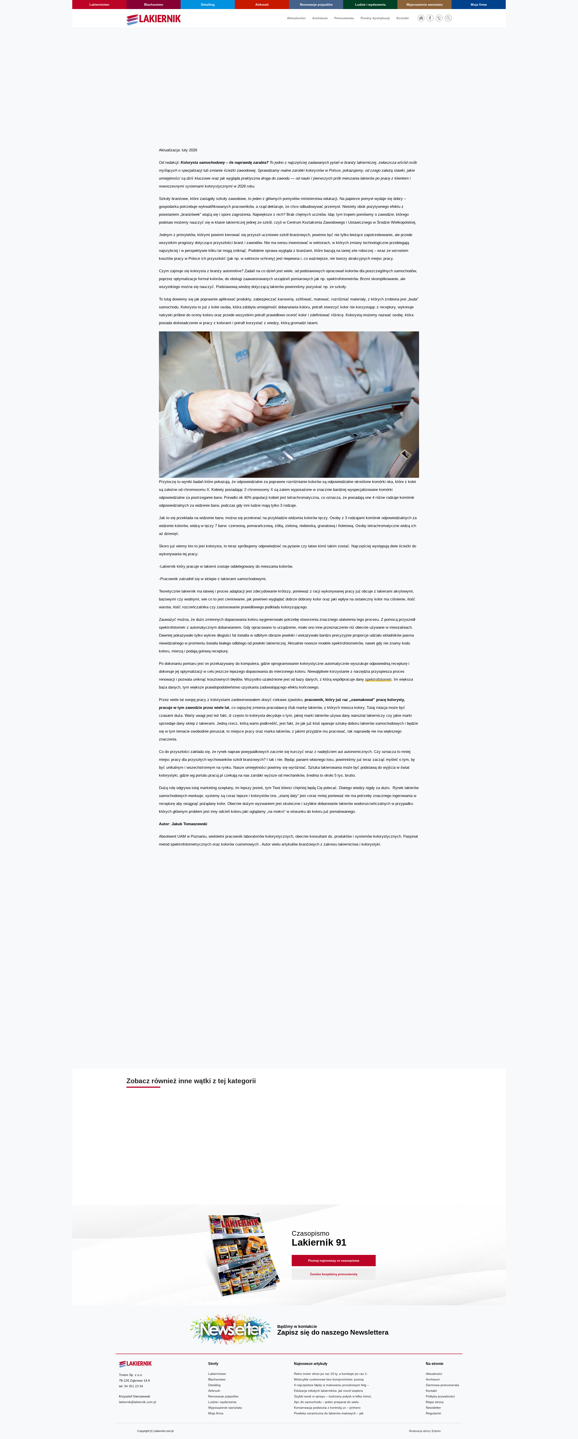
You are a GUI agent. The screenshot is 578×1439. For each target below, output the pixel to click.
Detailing (208, 4)
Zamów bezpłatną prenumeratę (333, 1274)
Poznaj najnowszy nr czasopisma (333, 1260)
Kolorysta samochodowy (182, 913)
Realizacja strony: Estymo (425, 1431)
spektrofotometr (378, 679)
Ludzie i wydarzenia (370, 4)
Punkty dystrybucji (375, 18)
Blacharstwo (153, 4)
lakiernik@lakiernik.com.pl (137, 1402)
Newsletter (289, 1329)
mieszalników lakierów (229, 1047)
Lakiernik (371, 99)
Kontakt (402, 18)
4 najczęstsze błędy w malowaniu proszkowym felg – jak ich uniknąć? (178, 1164)
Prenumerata (344, 18)
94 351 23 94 (133, 1386)
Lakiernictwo (99, 4)
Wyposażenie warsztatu (424, 4)
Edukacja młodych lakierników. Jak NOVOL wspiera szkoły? (289, 1164)
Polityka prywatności (440, 1396)
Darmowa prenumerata (442, 1385)
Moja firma (479, 4)
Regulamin (433, 1413)
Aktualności (296, 18)
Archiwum (320, 18)
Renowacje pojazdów (316, 4)
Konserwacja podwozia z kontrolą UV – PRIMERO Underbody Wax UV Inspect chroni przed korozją (399, 1164)
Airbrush (262, 4)
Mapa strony (435, 1402)
